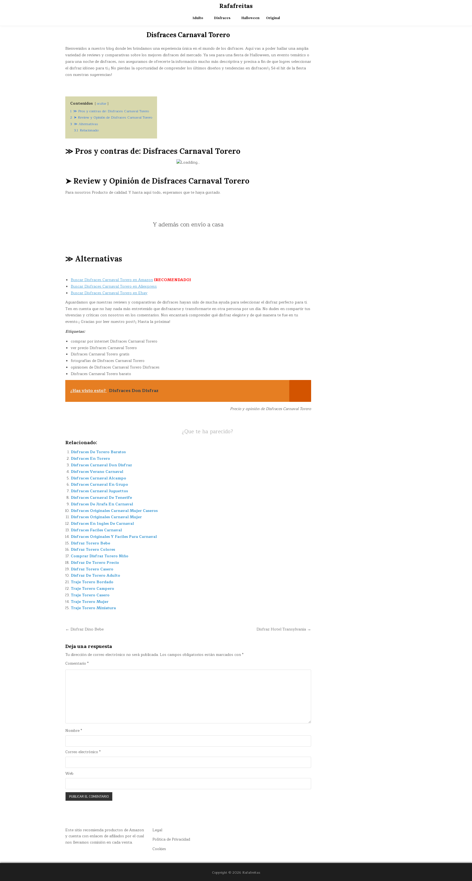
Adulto (197, 18)
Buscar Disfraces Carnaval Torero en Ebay (109, 293)
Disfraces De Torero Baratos (98, 452)
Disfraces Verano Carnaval (97, 472)
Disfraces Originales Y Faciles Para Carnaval (114, 537)
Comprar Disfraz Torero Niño (99, 556)
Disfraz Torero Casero (92, 569)
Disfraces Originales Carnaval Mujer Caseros (114, 511)
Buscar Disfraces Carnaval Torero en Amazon (112, 280)
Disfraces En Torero (90, 458)
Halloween (250, 18)
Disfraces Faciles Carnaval (96, 530)
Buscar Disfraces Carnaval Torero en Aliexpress (114, 286)
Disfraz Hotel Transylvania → (283, 629)
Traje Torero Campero (92, 588)
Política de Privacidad (171, 839)
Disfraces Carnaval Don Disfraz (101, 465)
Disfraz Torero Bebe (90, 543)
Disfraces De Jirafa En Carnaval (102, 504)
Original (273, 18)
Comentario (76, 664)
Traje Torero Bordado (92, 582)
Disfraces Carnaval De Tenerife (101, 497)
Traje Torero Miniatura (93, 608)
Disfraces (222, 18)
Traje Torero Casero (90, 595)
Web (69, 774)
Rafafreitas (236, 6)
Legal (157, 830)
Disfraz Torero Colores (93, 549)
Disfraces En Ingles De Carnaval (102, 523)
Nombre (73, 731)
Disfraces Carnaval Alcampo (98, 478)
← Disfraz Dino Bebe (84, 629)
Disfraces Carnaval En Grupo (99, 484)
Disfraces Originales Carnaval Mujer (106, 517)
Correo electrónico (83, 752)
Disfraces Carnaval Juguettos (99, 491)
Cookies (159, 849)
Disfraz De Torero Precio (95, 562)
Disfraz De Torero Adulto (95, 575)
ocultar (101, 103)
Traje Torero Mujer (89, 602)
